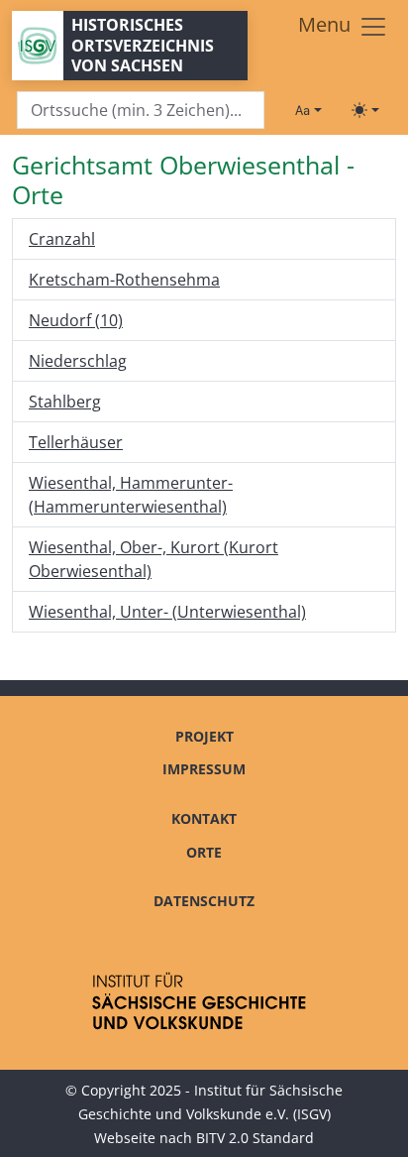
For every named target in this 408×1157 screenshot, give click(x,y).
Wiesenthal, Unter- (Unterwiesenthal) (167, 612)
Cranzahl (62, 239)
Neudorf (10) (76, 320)
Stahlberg (65, 401)
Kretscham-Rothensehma (124, 279)
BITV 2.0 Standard (255, 1137)
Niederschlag (78, 361)
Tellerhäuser (76, 442)
